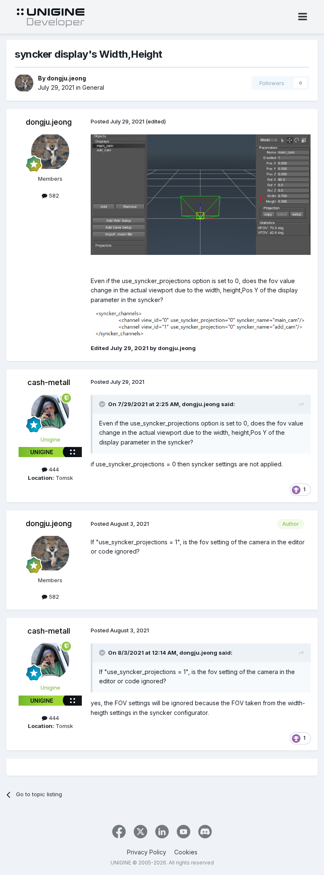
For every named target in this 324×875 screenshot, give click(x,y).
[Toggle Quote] (103, 404)
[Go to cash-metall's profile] (50, 412)
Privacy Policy (146, 852)
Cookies (185, 852)
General (93, 87)
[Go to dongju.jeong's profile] (24, 83)
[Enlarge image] (201, 194)
